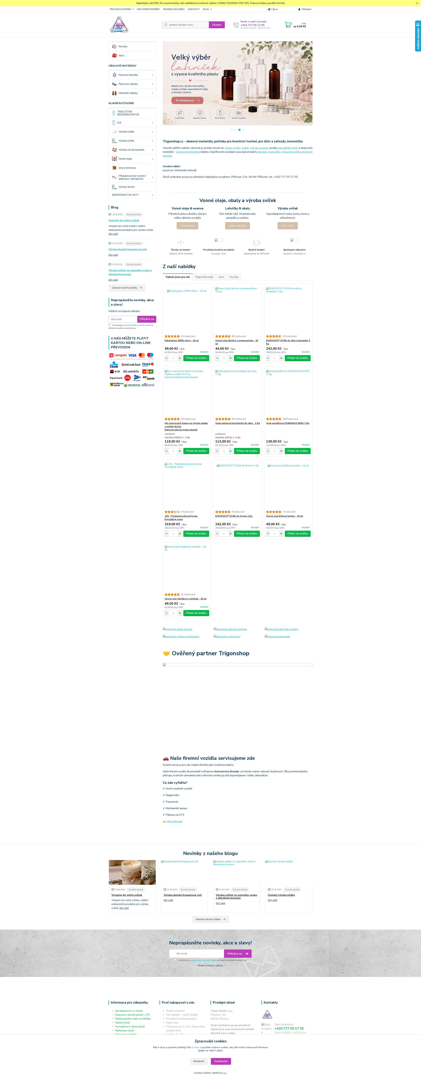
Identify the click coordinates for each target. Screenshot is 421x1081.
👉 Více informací (172, 821)
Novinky (123, 46)
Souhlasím (221, 1061)
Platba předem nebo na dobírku (133, 1018)
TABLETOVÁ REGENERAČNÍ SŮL (128, 113)
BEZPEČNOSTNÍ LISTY (125, 195)
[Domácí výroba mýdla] (288, 872)
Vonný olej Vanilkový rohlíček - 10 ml (186, 598)
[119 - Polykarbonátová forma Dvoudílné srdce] (187, 485)
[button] (232, 130)
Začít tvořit (287, 226)
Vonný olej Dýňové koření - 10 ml (284, 516)
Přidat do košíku (196, 358)
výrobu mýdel (232, 148)
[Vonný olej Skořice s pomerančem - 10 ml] (237, 309)
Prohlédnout (187, 226)
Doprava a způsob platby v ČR (132, 1014)
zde (224, 1072)
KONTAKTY (193, 9)
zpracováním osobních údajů (137, 325)
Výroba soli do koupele (131, 149)
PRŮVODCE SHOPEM (120, 9)
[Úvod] (134, 24)
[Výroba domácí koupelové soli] (184, 872)
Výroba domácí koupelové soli (128, 249)
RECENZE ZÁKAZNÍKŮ (174, 9)
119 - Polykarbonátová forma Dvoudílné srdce (181, 518)
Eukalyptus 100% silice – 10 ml (182, 340)
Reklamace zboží (124, 1030)
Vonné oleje (125, 158)
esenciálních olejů (288, 148)
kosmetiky (274, 152)
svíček (245, 148)
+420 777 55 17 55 (253, 25)
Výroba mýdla (126, 131)
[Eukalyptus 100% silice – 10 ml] (187, 309)
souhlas (195, 1047)
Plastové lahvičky (128, 75)
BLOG (206, 9)
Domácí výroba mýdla (281, 895)
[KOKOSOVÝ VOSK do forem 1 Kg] (237, 485)
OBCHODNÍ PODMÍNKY (148, 9)
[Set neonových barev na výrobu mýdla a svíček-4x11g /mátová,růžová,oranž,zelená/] (187, 392)
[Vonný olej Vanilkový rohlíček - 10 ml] (187, 567)
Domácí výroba (134, 214)
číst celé (113, 234)
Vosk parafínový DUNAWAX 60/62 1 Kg (287, 423)
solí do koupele (259, 148)
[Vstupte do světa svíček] (132, 872)
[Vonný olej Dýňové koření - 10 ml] (288, 485)
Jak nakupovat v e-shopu (129, 1010)
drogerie (262, 152)
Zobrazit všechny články (124, 287)
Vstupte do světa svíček (124, 220)
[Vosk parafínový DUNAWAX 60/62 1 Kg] (288, 392)
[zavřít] (417, 3)
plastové (181, 152)
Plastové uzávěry (128, 84)
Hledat (216, 25)
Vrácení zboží (122, 1022)
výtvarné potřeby (292, 152)
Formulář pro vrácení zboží (130, 1026)
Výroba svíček (126, 140)
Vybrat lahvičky (237, 226)
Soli (119, 122)
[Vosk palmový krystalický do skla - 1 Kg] (237, 392)
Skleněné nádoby (128, 93)
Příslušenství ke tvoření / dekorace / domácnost (132, 177)
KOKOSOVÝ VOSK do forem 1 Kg (233, 516)
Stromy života (127, 187)
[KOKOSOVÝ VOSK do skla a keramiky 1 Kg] (288, 309)
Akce (121, 55)
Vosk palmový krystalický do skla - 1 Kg (237, 423)
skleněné (194, 152)
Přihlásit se (146, 319)
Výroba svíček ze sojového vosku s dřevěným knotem (130, 272)
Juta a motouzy (127, 167)
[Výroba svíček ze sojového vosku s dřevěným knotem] (236, 872)
